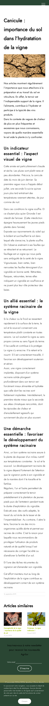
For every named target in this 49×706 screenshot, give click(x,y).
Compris (24, 701)
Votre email (11, 662)
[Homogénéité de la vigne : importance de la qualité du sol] (13, 613)
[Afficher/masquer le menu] (43, 4)
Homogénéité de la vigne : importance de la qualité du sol (12, 630)
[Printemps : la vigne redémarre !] (36, 613)
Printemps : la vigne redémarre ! (34, 629)
